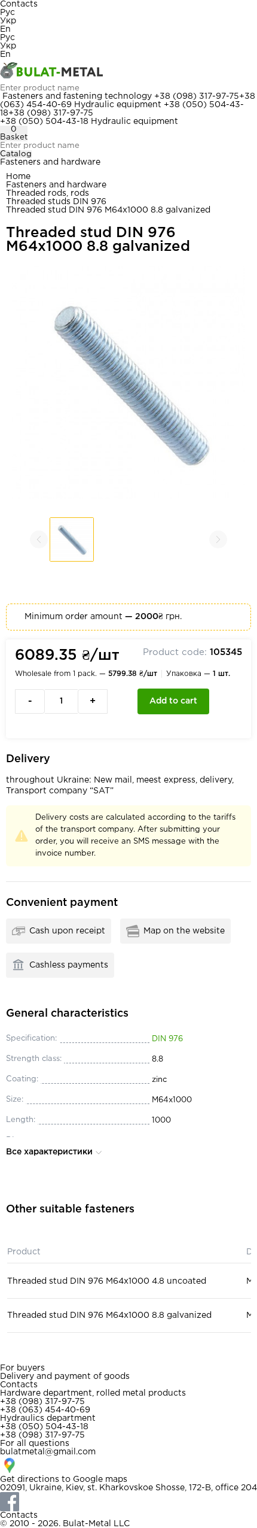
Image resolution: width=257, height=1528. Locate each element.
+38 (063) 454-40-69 (45, 1410)
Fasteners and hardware (50, 162)
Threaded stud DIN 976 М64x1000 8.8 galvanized (109, 1315)
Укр (8, 21)
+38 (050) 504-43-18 (44, 121)
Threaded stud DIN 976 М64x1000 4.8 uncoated (106, 1281)
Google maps (100, 1479)
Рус (7, 12)
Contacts (19, 4)
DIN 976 (167, 1039)
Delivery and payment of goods (65, 1376)
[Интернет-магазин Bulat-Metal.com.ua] (128, 71)
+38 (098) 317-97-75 (196, 96)
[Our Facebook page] (128, 1501)
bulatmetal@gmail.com (48, 1452)
